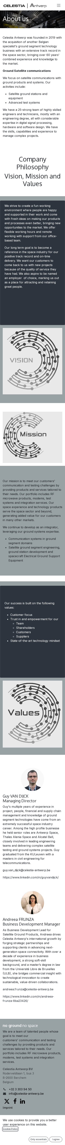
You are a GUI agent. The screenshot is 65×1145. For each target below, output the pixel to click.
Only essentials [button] (38, 1139)
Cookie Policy (10, 1128)
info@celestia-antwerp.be (26, 1093)
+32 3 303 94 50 (20, 1089)
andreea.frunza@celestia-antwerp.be (28, 989)
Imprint (7, 1107)
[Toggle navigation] (58, 5)
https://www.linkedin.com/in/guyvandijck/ (31, 877)
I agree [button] (56, 1139)
